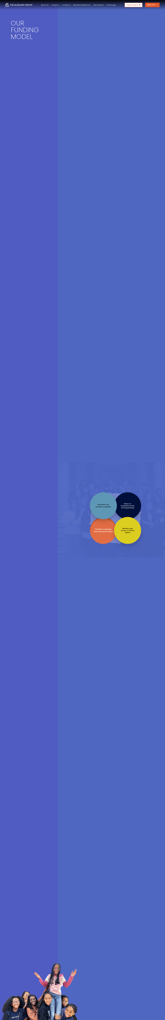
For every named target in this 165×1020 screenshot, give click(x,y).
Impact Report (132, 5)
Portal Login (111, 5)
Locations (66, 5)
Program (55, 5)
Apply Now (152, 5)
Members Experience (81, 5)
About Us (44, 5)
